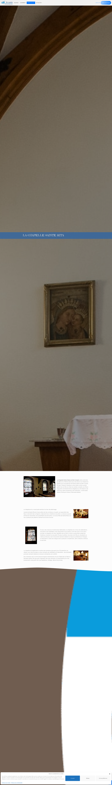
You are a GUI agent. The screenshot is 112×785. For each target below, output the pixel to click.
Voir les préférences (103, 778)
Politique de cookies (6, 782)
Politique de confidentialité (16, 782)
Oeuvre (16, 2)
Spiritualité (30, 2)
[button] (109, 773)
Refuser (87, 778)
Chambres (22, 2)
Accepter (73, 778)
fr (99, 2)
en (96, 2)
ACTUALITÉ (38, 2)
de (97, 2)
